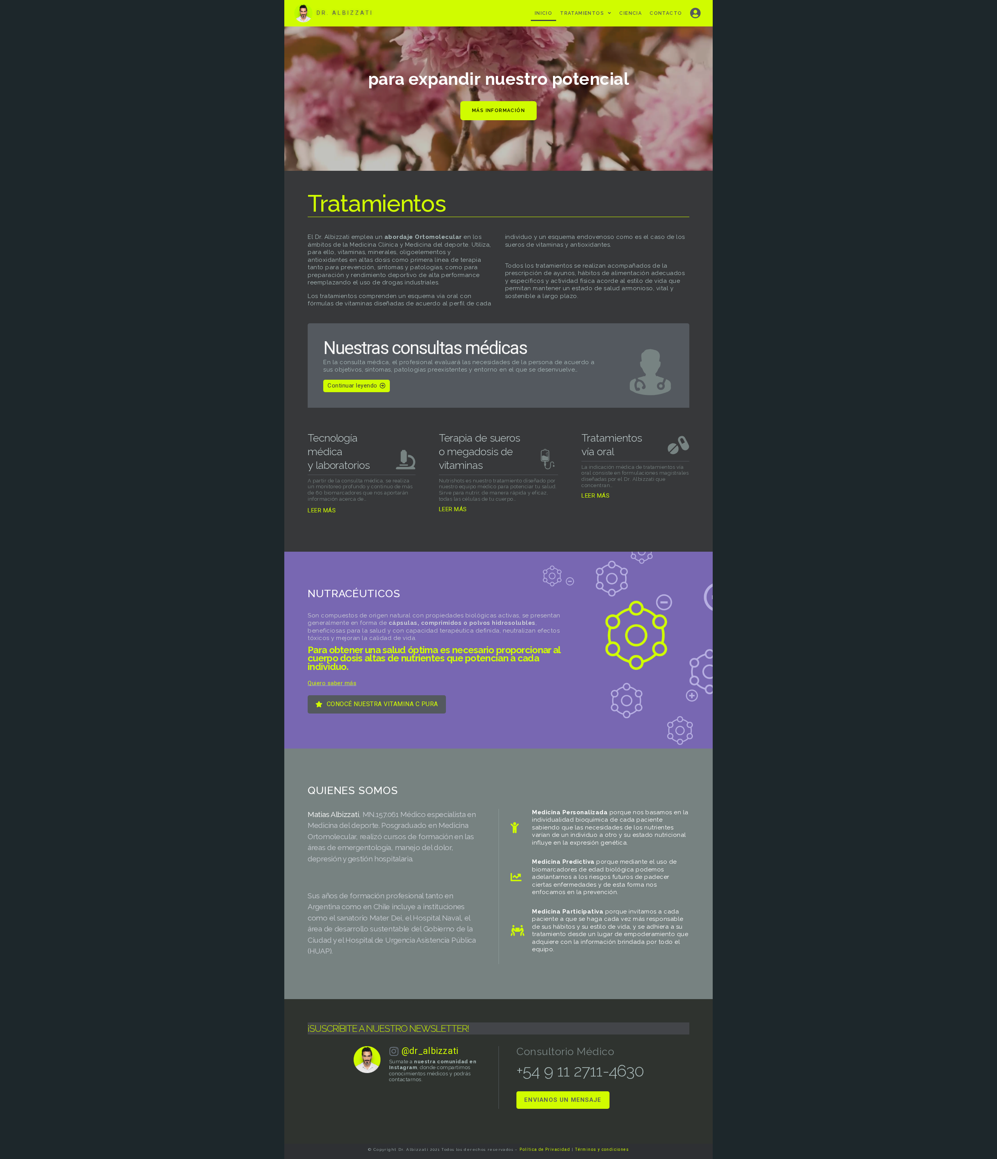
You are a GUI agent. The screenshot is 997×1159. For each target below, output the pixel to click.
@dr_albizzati (430, 1051)
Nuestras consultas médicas (425, 347)
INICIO (543, 13)
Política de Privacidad (545, 1149)
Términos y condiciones (602, 1149)
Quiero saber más (332, 683)
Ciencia (630, 13)
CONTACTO (666, 13)
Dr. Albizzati (345, 13)
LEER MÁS (322, 510)
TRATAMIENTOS (582, 13)
